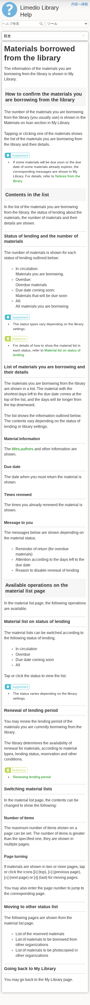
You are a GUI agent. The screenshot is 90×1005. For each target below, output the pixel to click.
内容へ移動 (79, 4)
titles (16, 449)
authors (27, 449)
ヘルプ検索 (41, 23)
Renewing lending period (32, 777)
